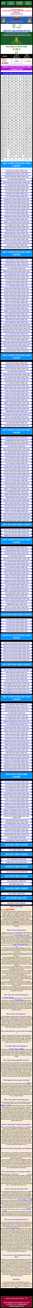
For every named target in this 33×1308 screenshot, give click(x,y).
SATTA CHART (28, 3)
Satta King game (23, 1174)
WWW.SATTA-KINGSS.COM (16, 35)
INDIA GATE (4, 60)
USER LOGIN (11, 3)
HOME (3, 3)
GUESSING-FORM (19, 3)
